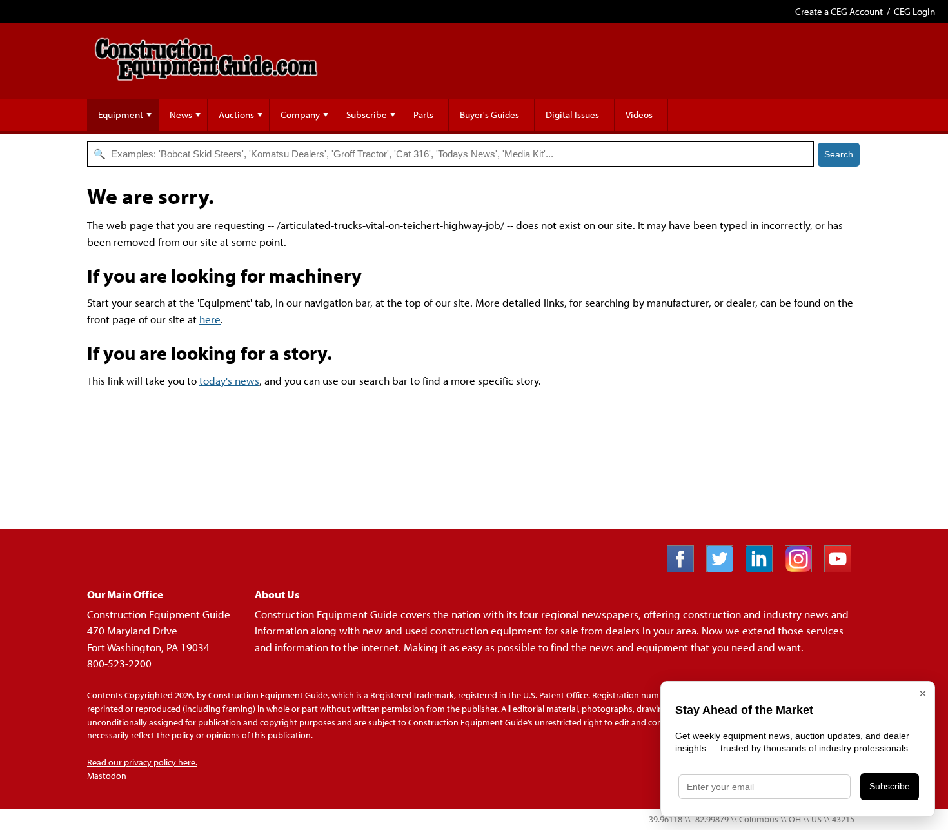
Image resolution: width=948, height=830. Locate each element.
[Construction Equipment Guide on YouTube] (842, 568)
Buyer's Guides (489, 114)
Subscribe (366, 114)
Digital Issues (572, 114)
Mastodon (106, 776)
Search (838, 154)
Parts (423, 114)
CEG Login (914, 11)
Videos (639, 114)
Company (300, 114)
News (181, 114)
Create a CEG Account (839, 11)
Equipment (120, 114)
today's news (229, 380)
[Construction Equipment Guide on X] (724, 568)
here (210, 319)
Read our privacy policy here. (142, 762)
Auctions (236, 114)
